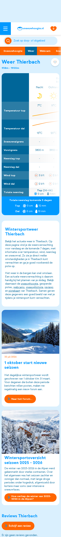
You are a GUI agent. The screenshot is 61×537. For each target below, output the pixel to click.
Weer (31, 51)
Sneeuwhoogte (13, 51)
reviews (49, 287)
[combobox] (35, 41)
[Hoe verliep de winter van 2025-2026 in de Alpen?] (30, 432)
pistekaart (14, 291)
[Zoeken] (35, 41)
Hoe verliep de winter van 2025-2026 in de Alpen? (31, 498)
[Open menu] (5, 28)
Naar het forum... (21, 399)
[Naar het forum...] (30, 332)
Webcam (45, 51)
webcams (19, 287)
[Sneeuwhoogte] (30, 28)
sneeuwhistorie (34, 287)
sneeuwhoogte (29, 283)
